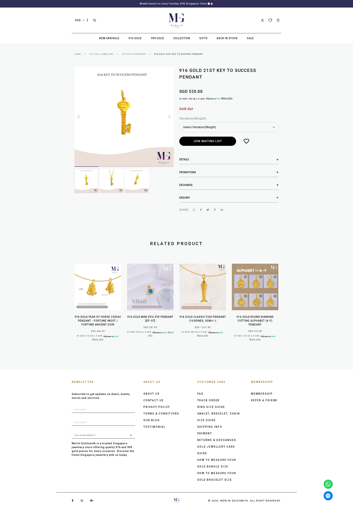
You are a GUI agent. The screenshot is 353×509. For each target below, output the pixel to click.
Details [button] (184, 159)
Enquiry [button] (184, 197)
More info (226, 98)
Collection (181, 38)
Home (77, 54)
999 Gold (157, 38)
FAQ (200, 393)
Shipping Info (209, 426)
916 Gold (135, 38)
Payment (204, 433)
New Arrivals (109, 38)
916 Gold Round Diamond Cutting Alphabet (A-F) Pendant (255, 320)
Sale (250, 38)
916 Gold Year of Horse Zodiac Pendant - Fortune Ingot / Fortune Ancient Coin (98, 320)
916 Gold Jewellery (101, 54)
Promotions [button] (187, 172)
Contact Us (153, 400)
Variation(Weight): (193, 118)
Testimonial (154, 426)
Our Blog (151, 420)
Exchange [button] (186, 185)
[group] (86, 181)
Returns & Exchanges (216, 440)
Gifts (203, 38)
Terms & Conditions (161, 413)
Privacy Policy (156, 406)
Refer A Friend (264, 400)
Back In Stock (227, 38)
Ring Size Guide (211, 406)
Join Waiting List (207, 141)
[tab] (229, 159)
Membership (262, 393)
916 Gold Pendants (134, 54)
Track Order (208, 400)
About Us (151, 393)
